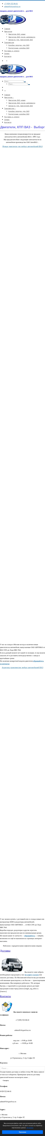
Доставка (5, 950)
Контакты (5, 996)
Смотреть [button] (6, 1080)
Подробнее (30, 1128)
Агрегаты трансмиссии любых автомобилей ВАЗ (22, 667)
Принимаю (22, 1132)
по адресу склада (32, 974)
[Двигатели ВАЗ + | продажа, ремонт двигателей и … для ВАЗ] (13, 24)
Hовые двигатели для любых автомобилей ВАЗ (23, 146)
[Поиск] (43, 1068)
